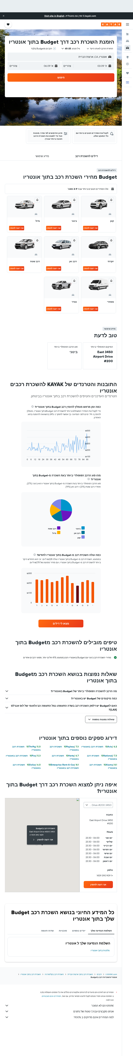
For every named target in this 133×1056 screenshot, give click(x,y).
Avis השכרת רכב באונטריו (99, 746)
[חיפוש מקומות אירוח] (127, 41)
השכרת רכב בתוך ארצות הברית (80, 974)
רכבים (99, 974)
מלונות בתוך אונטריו (100, 950)
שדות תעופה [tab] (47, 930)
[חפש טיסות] (127, 34)
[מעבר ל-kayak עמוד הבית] (111, 24)
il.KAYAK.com (111, 974)
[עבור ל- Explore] (127, 57)
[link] (60, 623)
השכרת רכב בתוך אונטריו (31, 974)
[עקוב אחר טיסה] (127, 64)
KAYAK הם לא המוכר (102, 1005)
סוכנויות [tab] (63, 930)
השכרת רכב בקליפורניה (54, 974)
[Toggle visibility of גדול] (56, 533)
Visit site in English (54, 15)
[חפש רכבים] (127, 48)
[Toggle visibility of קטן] (81, 537)
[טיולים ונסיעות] (127, 73)
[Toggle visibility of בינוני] (80, 528)
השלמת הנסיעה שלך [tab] (101, 930)
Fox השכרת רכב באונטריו (23, 755)
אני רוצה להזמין (90, 228)
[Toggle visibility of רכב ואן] (79, 533)
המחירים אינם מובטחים (51, 996)
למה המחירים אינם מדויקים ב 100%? (94, 1017)
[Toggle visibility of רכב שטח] (54, 528)
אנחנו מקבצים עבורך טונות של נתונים (93, 1011)
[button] (3, 15)
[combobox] (100, 48)
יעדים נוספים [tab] (78, 930)
